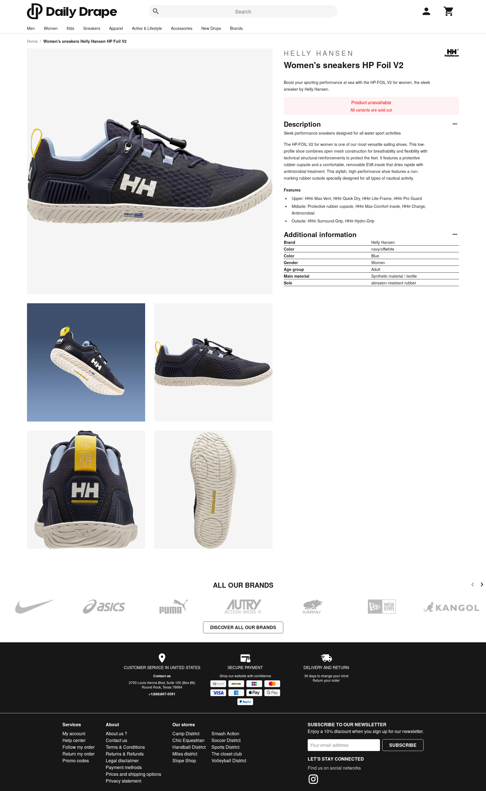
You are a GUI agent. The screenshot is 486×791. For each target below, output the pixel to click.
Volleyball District (229, 760)
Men (31, 28)
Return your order (326, 680)
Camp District (185, 733)
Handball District (189, 747)
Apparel (116, 28)
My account (73, 733)
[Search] (156, 11)
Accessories (181, 28)
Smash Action (225, 733)
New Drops (211, 28)
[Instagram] (313, 780)
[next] (482, 585)
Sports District (225, 747)
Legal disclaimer (122, 760)
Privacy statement (123, 780)
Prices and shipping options (133, 774)
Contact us (162, 676)
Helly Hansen (319, 52)
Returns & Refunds (125, 753)
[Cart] (448, 11)
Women (51, 28)
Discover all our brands (243, 627)
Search (243, 11)
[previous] (473, 585)
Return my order (78, 753)
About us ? (116, 733)
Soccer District (226, 740)
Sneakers (91, 28)
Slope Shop (184, 760)
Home (32, 41)
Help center (74, 740)
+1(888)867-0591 (162, 693)
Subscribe (403, 745)
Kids (70, 28)
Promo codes (75, 760)
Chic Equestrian (188, 740)
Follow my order (78, 747)
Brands (236, 28)
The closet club (227, 753)
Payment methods (124, 767)
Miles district (184, 753)
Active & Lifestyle (147, 28)
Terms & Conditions (125, 747)
